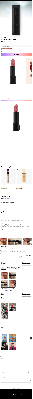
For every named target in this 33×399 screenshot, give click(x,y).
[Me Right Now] (8, 48)
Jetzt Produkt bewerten (8, 41)
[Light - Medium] (17, 188)
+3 (12, 48)
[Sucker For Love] (11, 48)
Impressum (16, 390)
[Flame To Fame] (5, 48)
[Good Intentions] (1, 48)
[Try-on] (17, 169)
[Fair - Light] (18, 188)
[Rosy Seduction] (9, 48)
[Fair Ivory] (2, 188)
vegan (1, 37)
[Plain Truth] (6, 48)
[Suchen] (29, 3)
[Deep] (21, 188)
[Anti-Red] (4, 188)
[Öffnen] (30, 2)
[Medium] (19, 188)
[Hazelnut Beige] (6, 188)
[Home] (3, 2)
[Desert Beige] (3, 188)
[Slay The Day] (3, 48)
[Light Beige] (1, 188)
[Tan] (20, 188)
